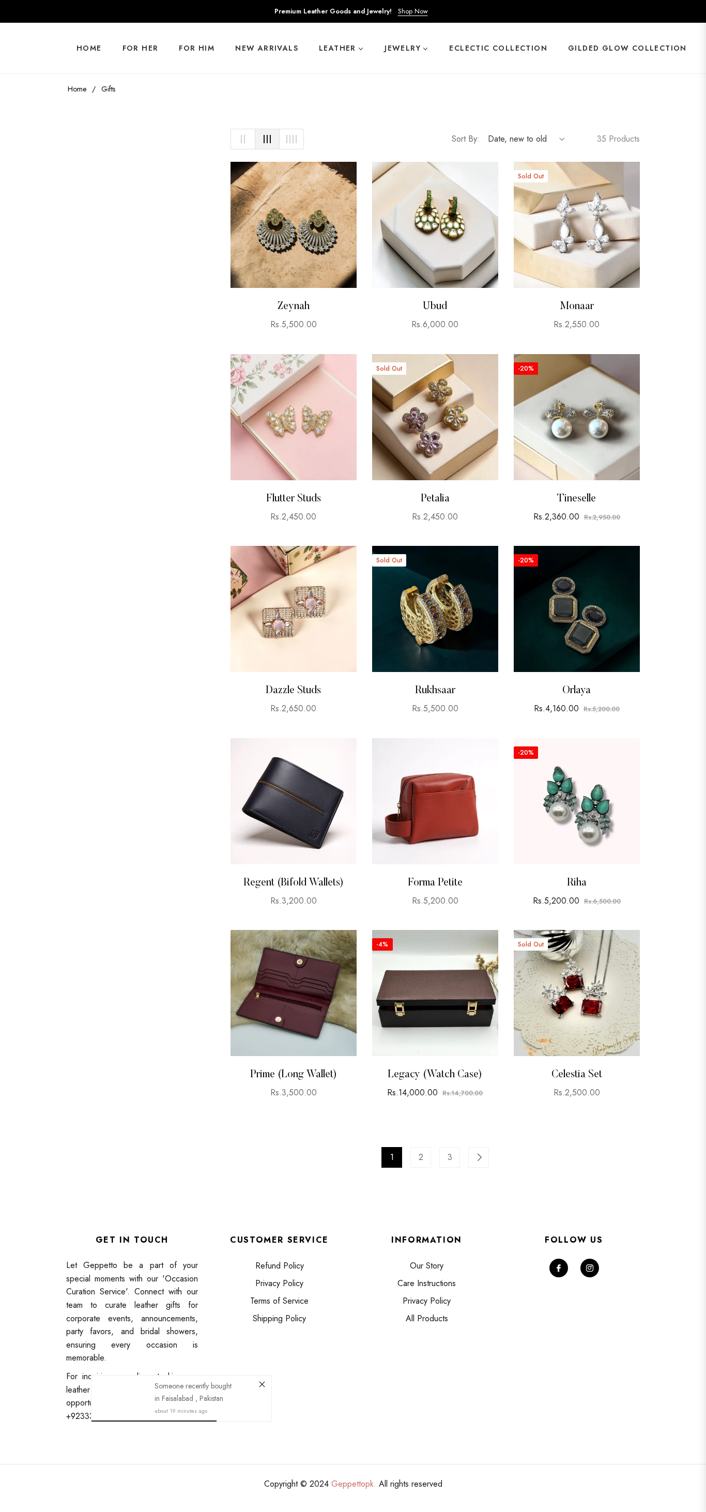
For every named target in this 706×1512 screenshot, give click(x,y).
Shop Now (413, 11)
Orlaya (576, 690)
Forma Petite (435, 883)
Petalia (435, 499)
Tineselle (576, 499)
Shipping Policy (279, 1318)
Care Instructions (426, 1283)
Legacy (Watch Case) (435, 1075)
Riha (577, 883)
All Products (427, 1318)
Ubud (435, 306)
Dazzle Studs (293, 690)
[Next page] (478, 1157)
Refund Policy (279, 1266)
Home (77, 89)
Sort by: (466, 139)
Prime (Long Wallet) (293, 1075)
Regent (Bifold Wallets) (293, 883)
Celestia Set (576, 1075)
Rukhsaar (435, 690)
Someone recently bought (193, 1386)
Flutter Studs (293, 499)
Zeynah (294, 306)
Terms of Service (279, 1301)
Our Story (426, 1266)
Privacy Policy (279, 1283)
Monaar (577, 306)
